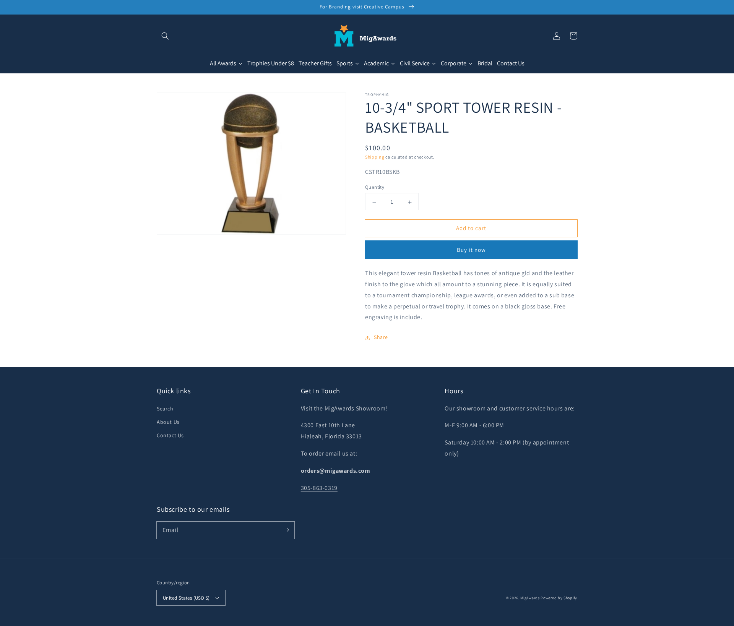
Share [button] (381, 337)
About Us (168, 421)
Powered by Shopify (559, 597)
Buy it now (471, 250)
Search (165, 408)
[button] (165, 36)
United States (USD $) (186, 598)
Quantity (374, 187)
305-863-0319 (319, 488)
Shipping (375, 157)
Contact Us (170, 435)
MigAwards (529, 597)
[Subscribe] (286, 530)
